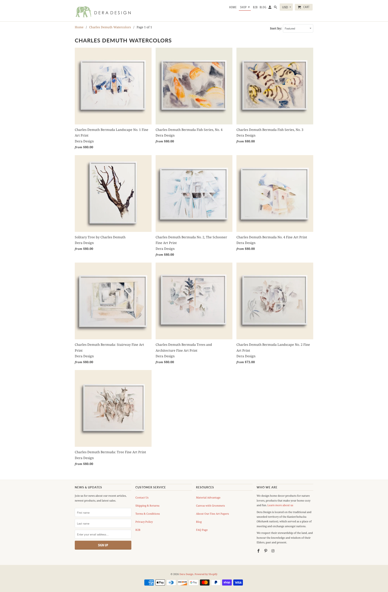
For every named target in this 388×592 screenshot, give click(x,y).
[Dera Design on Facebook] (259, 550)
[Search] (276, 8)
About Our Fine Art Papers (212, 513)
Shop (245, 6)
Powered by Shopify (206, 574)
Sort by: (276, 28)
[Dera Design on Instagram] (273, 550)
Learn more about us (280, 505)
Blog (199, 522)
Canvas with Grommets (210, 505)
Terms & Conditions (147, 513)
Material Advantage (208, 497)
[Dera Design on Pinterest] (266, 550)
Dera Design (186, 574)
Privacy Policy (144, 522)
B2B (137, 530)
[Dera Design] (103, 10)
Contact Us (142, 497)
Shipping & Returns (147, 505)
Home (233, 7)
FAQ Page (202, 530)
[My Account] (270, 8)
